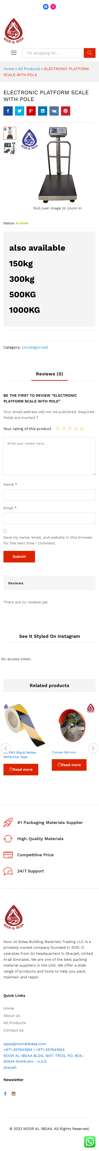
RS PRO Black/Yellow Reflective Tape (19, 754)
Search (90, 53)
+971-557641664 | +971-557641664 (34, 1049)
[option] (25, 745)
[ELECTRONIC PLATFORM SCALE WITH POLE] (8, 111)
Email (10, 508)
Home (8, 69)
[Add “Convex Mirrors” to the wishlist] (84, 745)
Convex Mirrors (64, 752)
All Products (29, 69)
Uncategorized (35, 347)
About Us (11, 1015)
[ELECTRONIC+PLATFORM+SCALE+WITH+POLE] (19, 111)
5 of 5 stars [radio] (82, 428)
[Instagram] (13, 1094)
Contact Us (13, 1030)
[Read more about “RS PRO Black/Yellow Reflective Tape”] (15, 745)
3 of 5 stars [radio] (70, 428)
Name (10, 484)
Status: (9, 223)
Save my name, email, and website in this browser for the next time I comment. (48, 540)
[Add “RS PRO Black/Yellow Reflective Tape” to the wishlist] (36, 745)
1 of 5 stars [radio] (58, 428)
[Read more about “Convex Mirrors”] (63, 745)
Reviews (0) (49, 373)
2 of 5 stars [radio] (64, 428)
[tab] (49, 376)
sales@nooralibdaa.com (24, 1044)
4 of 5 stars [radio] (76, 428)
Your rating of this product (27, 429)
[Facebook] (5, 1094)
